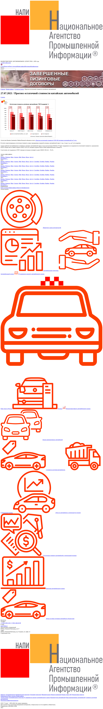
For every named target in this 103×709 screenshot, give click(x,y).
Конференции (34, 66)
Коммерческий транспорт (23, 694)
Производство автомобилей (58, 697)
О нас (2, 66)
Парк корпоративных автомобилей (75, 697)
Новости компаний (56, 694)
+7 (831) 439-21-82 (6, 62)
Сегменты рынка (19, 89)
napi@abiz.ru (4, 626)
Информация (4, 696)
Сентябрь (36, 161)
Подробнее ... (4, 158)
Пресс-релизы (13, 66)
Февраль (7, 157)
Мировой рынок (46, 694)
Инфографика (21, 66)
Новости (6, 66)
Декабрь (52, 161)
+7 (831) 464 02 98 (16, 623)
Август (31, 157)
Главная (3, 89)
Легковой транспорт (35, 694)
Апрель (16, 157)
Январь (3, 157)
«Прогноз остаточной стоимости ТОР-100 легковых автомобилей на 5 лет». (56, 140)
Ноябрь (47, 161)
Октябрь (42, 161)
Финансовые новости (78, 694)
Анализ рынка (5, 697)
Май (20, 157)
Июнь (23, 157)
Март (12, 157)
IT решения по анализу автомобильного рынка (37, 697)
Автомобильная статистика (16, 697)
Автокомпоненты (10, 694)
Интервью (27, 66)
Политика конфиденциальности (9, 700)
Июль (27, 157)
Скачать (3, 97)
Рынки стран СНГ (67, 694)
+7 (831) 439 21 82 (6, 623)
